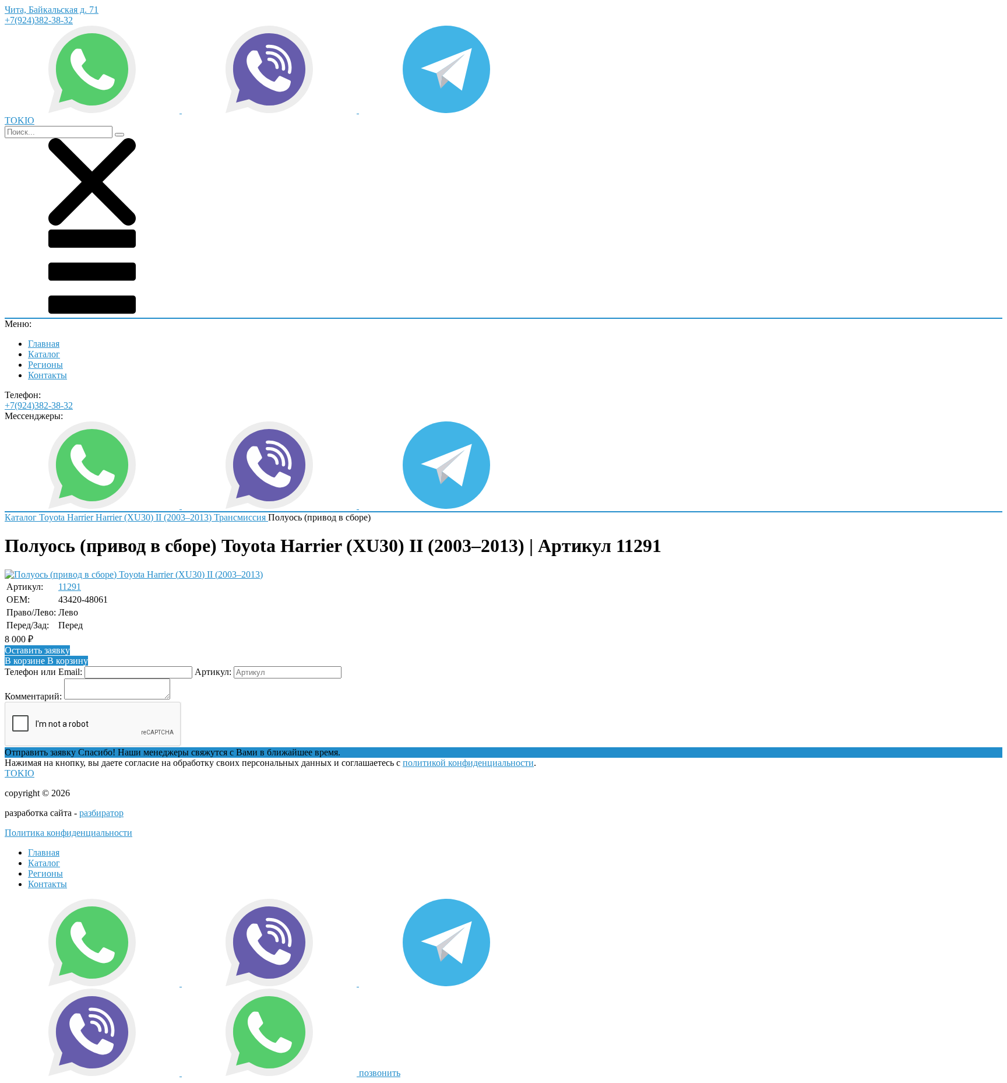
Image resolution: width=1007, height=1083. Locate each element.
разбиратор (101, 813)
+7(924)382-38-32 (39, 20)
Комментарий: (33, 696)
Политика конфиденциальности (68, 833)
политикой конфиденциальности (468, 763)
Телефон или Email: (43, 672)
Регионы (45, 365)
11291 (69, 587)
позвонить (379, 1073)
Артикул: (213, 672)
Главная (43, 344)
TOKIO (19, 773)
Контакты (47, 375)
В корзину (46, 661)
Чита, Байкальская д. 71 (51, 10)
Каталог (44, 354)
